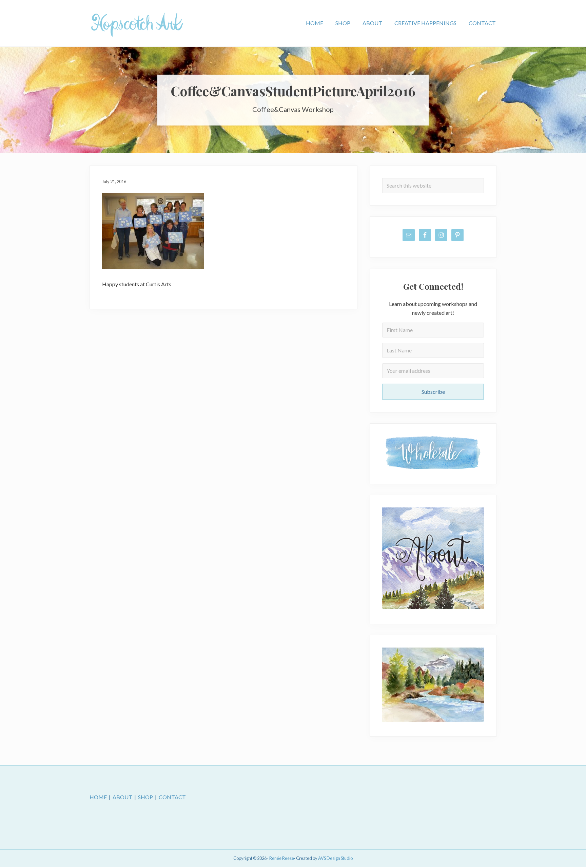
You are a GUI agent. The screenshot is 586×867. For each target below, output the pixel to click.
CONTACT (172, 797)
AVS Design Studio (335, 858)
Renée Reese (281, 858)
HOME (98, 797)
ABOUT (122, 797)
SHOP (145, 797)
